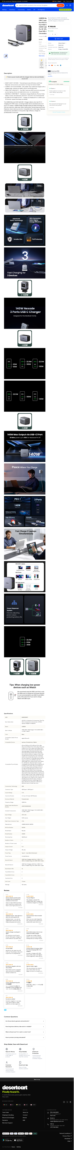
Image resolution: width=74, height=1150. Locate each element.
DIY (34, 9)
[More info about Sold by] (65, 43)
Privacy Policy (67, 1136)
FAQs (69, 1141)
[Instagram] (64, 1102)
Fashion (29, 9)
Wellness (4, 9)
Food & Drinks (21, 9)
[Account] (67, 5)
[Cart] (70, 5)
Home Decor (12, 9)
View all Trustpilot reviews (59, 112)
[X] (67, 1102)
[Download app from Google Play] (7, 1140)
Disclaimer (68, 1138)
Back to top (37, 1079)
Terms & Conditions (65, 1133)
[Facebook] (70, 1102)
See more (41, 56)
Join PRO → (50, 76)
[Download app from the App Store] (18, 1140)
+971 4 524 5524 (54, 1127)
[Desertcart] (8, 5)
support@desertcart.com (57, 1121)
